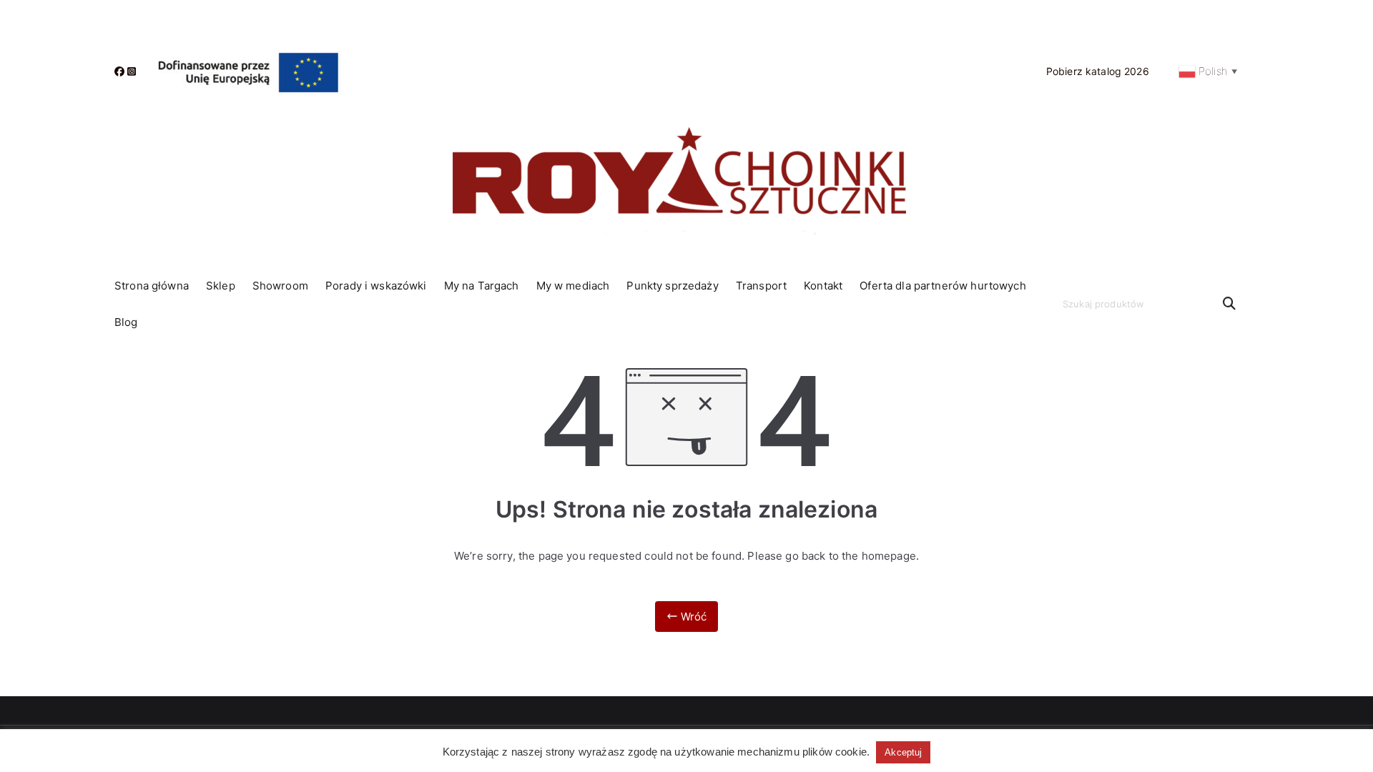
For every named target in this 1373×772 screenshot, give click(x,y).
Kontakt (823, 285)
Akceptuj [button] (903, 752)
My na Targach (481, 285)
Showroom (280, 285)
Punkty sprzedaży (672, 285)
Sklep (220, 285)
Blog (126, 322)
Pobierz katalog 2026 (1097, 71)
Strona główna (151, 285)
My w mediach (573, 285)
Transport (761, 285)
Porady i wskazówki (376, 285)
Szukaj (1229, 304)
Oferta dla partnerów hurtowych (943, 285)
